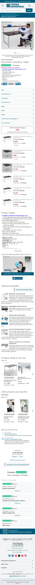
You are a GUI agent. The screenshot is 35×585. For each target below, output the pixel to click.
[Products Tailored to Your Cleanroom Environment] (4, 344)
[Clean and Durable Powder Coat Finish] (4, 332)
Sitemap (32, 580)
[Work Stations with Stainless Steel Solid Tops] (10, 369)
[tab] (17, 90)
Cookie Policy (20, 580)
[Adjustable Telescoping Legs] (4, 296)
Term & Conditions (5, 580)
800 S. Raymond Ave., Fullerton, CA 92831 (17, 550)
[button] (32, 49)
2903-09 (23, 56)
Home (2, 14)
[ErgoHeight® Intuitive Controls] (4, 309)
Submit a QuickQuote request (17, 460)
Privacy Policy (13, 580)
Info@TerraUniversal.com (17, 546)
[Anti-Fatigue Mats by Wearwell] (10, 406)
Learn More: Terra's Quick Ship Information (18, 464)
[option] (17, 268)
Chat (21, 456)
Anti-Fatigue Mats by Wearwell (8, 417)
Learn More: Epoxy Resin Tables (24, 289)
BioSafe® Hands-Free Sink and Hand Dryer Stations (24, 417)
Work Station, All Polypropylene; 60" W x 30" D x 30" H (24, 378)
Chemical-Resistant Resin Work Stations (10, 15)
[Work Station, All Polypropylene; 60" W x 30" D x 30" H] (24, 369)
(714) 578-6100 (17, 453)
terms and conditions (17, 539)
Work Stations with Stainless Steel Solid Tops (10, 381)
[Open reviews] (13, 65)
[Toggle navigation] (2, 5)
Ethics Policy (26, 580)
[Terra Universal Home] (15, 5)
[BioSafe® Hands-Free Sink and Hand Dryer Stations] (24, 406)
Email (15, 456)
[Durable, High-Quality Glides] (4, 318)
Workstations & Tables (11, 14)
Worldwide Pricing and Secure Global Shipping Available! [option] (17, 1)
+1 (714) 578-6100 (17, 545)
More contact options (17, 552)
